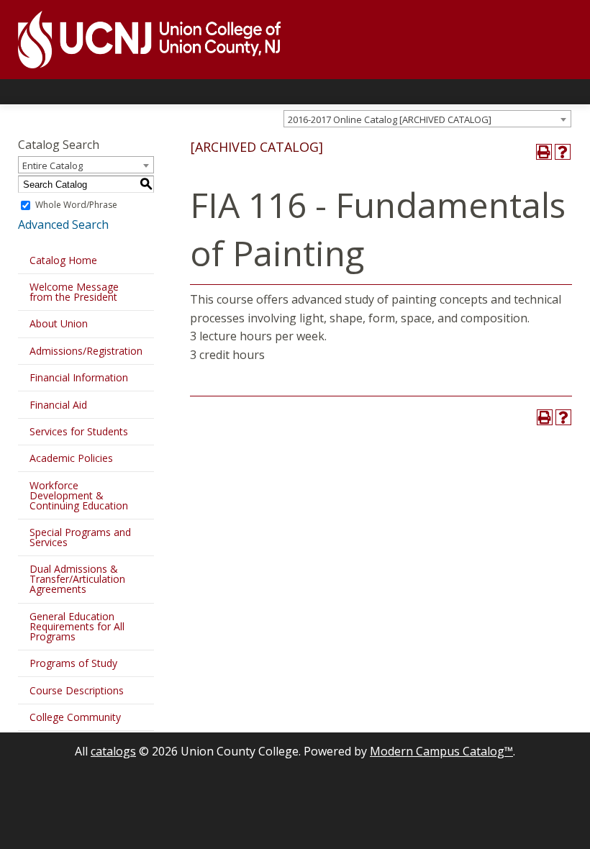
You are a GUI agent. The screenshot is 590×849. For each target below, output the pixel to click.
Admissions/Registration (86, 351)
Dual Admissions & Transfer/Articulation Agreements (77, 579)
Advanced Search (63, 224)
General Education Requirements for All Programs (77, 626)
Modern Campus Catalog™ (441, 751)
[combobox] (427, 118)
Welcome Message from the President (74, 292)
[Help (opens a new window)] (563, 152)
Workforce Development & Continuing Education (79, 495)
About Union (59, 323)
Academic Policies (71, 458)
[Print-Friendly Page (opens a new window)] (544, 152)
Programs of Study (73, 663)
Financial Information (79, 377)
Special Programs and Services (80, 537)
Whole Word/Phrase (76, 205)
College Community (75, 717)
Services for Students (79, 431)
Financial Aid (58, 405)
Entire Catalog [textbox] (52, 165)
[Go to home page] (140, 39)
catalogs (113, 751)
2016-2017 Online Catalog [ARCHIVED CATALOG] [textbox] (389, 119)
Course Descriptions (77, 690)
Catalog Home (63, 260)
